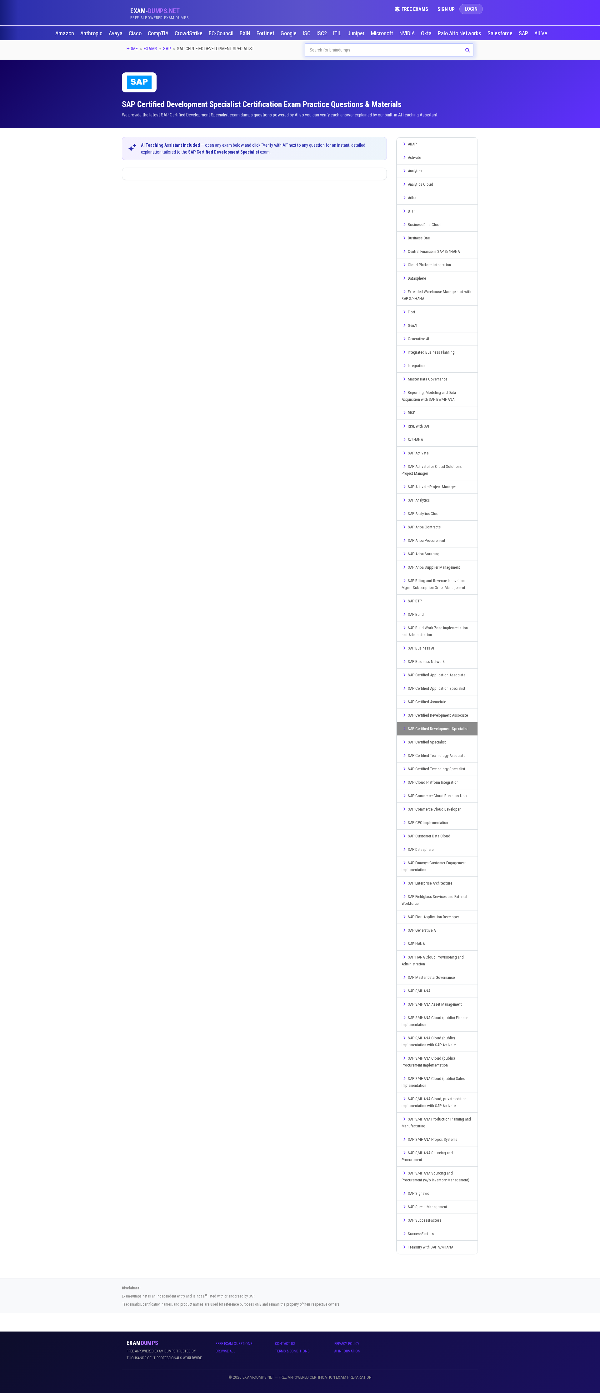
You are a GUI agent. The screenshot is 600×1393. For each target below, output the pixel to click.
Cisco (136, 33)
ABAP (412, 144)
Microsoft (382, 33)
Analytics (415, 171)
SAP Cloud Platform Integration (433, 782)
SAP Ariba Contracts (424, 527)
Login (471, 9)
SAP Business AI (421, 648)
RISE (411, 412)
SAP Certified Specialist (427, 742)
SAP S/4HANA (419, 990)
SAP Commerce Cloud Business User (438, 795)
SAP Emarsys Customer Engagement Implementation (434, 866)
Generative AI (418, 338)
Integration (416, 365)
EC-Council (222, 33)
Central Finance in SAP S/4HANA (434, 251)
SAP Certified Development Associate (438, 715)
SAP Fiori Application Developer (433, 917)
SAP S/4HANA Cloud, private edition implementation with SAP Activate (434, 1102)
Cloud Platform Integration (429, 264)
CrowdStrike (189, 33)
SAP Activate (418, 453)
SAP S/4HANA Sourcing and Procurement (427, 1156)
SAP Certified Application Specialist (436, 688)
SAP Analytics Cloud (424, 513)
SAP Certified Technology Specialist (436, 769)
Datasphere (417, 278)
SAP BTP (415, 601)
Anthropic (92, 33)
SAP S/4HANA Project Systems (432, 1139)
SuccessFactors (421, 1233)
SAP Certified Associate (427, 701)
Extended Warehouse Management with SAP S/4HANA (436, 295)
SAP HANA (416, 943)
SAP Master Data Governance (431, 977)
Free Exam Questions (234, 1343)
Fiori (411, 312)
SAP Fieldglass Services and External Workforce (434, 900)
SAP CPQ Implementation (428, 822)
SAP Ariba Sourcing (423, 554)
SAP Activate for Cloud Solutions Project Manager (432, 470)
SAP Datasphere (420, 849)
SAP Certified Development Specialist (438, 728)
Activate (414, 157)
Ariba (412, 197)
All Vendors (547, 33)
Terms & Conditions (292, 1351)
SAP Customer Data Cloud (429, 836)
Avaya (116, 33)
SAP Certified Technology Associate (436, 755)
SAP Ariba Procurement (426, 540)
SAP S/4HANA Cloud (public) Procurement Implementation (428, 1061)
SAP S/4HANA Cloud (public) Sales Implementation (433, 1082)
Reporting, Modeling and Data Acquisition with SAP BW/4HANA (429, 396)
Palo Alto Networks (460, 33)
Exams (150, 49)
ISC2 (322, 33)
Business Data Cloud (425, 224)
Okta (427, 33)
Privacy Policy (346, 1343)
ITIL (337, 33)
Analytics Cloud (420, 184)
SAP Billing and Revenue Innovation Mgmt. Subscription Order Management (433, 584)
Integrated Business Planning (431, 352)
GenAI (412, 325)
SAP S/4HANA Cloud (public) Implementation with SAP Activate (429, 1041)
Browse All (225, 1351)
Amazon (65, 33)
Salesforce (501, 33)
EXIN (246, 33)
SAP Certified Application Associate (436, 675)
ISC (307, 33)
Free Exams (415, 9)
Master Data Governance (427, 379)
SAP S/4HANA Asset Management (435, 1004)
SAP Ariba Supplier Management (434, 567)
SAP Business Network (426, 661)
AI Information (347, 1351)
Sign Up (446, 9)
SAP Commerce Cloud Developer (434, 809)
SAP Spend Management (427, 1206)
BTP (411, 211)
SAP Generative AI (422, 930)
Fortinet (266, 33)
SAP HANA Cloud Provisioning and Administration (433, 960)
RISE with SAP (419, 426)
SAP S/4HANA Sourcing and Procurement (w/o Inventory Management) (435, 1176)
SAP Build (416, 614)
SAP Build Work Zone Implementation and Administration (435, 631)
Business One (419, 238)
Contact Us (285, 1343)
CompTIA (159, 33)
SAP (524, 33)
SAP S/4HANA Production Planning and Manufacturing (436, 1122)
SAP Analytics (419, 500)
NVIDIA (407, 33)
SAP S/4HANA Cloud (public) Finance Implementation (435, 1021)
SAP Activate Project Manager (432, 486)
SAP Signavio (418, 1193)
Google (289, 33)
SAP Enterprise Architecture (430, 883)
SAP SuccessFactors (424, 1220)
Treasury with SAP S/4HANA (430, 1247)
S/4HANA (415, 439)
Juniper (357, 33)
